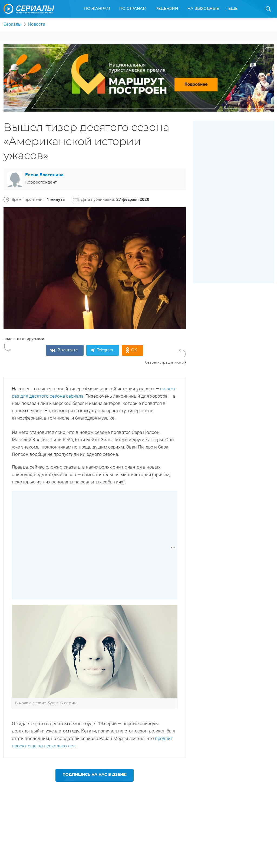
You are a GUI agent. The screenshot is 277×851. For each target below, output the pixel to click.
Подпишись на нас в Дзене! (94, 775)
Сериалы (12, 24)
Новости (36, 24)
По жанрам (97, 9)
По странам (132, 9)
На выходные (203, 9)
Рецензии (167, 9)
